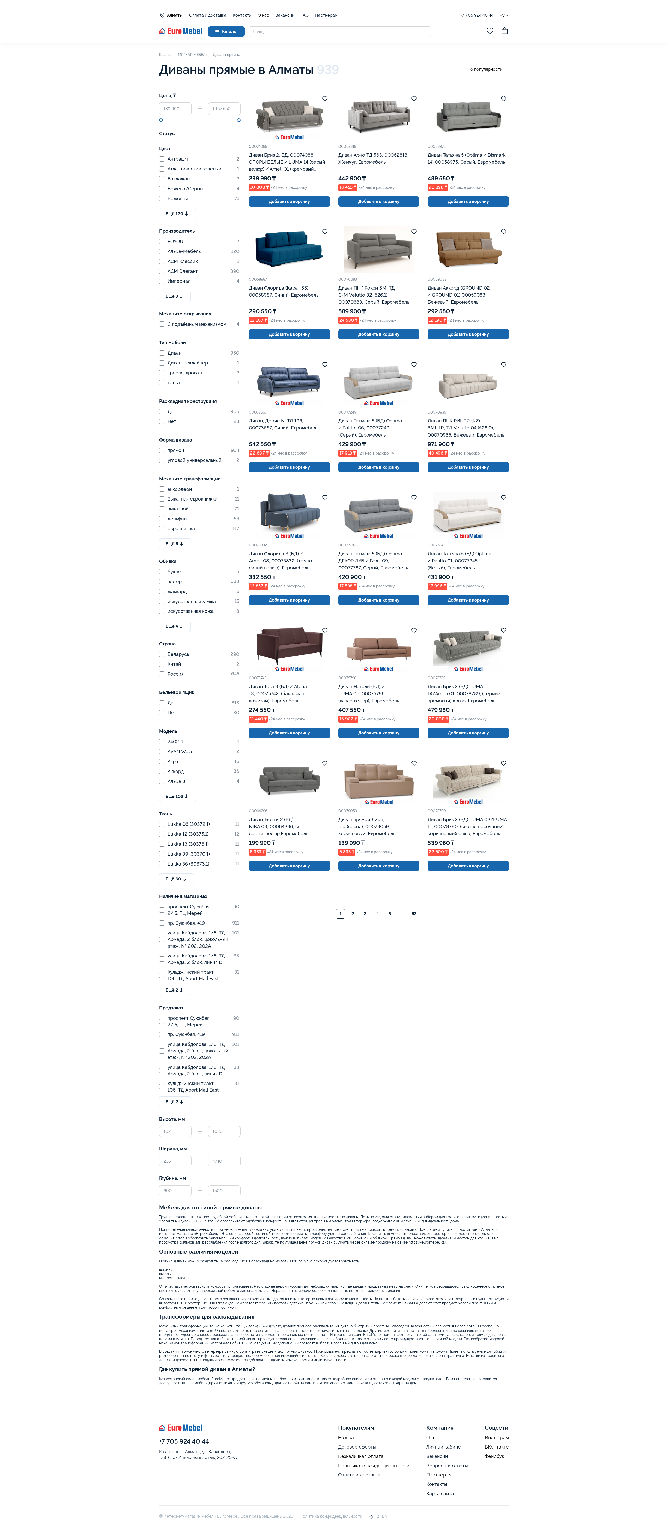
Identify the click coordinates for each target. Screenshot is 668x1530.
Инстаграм (497, 1437)
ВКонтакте (497, 1447)
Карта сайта (440, 1493)
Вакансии (284, 15)
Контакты (242, 15)
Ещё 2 (172, 990)
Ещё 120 (174, 213)
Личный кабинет (444, 1447)
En (384, 1516)
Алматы (175, 15)
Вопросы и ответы (447, 1465)
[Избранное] (490, 32)
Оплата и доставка (207, 15)
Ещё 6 (172, 543)
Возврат (347, 1437)
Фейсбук (494, 1456)
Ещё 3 (172, 296)
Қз (377, 1516)
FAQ (305, 15)
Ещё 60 (173, 878)
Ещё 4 (172, 626)
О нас (263, 15)
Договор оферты (357, 1447)
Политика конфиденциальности (373, 1465)
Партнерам (326, 15)
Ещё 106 (174, 796)
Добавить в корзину (289, 201)
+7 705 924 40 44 (476, 15)
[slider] (161, 120)
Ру (502, 15)
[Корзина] (504, 32)
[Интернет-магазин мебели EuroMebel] (180, 32)
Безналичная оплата (361, 1456)
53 (414, 913)
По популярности (484, 69)
